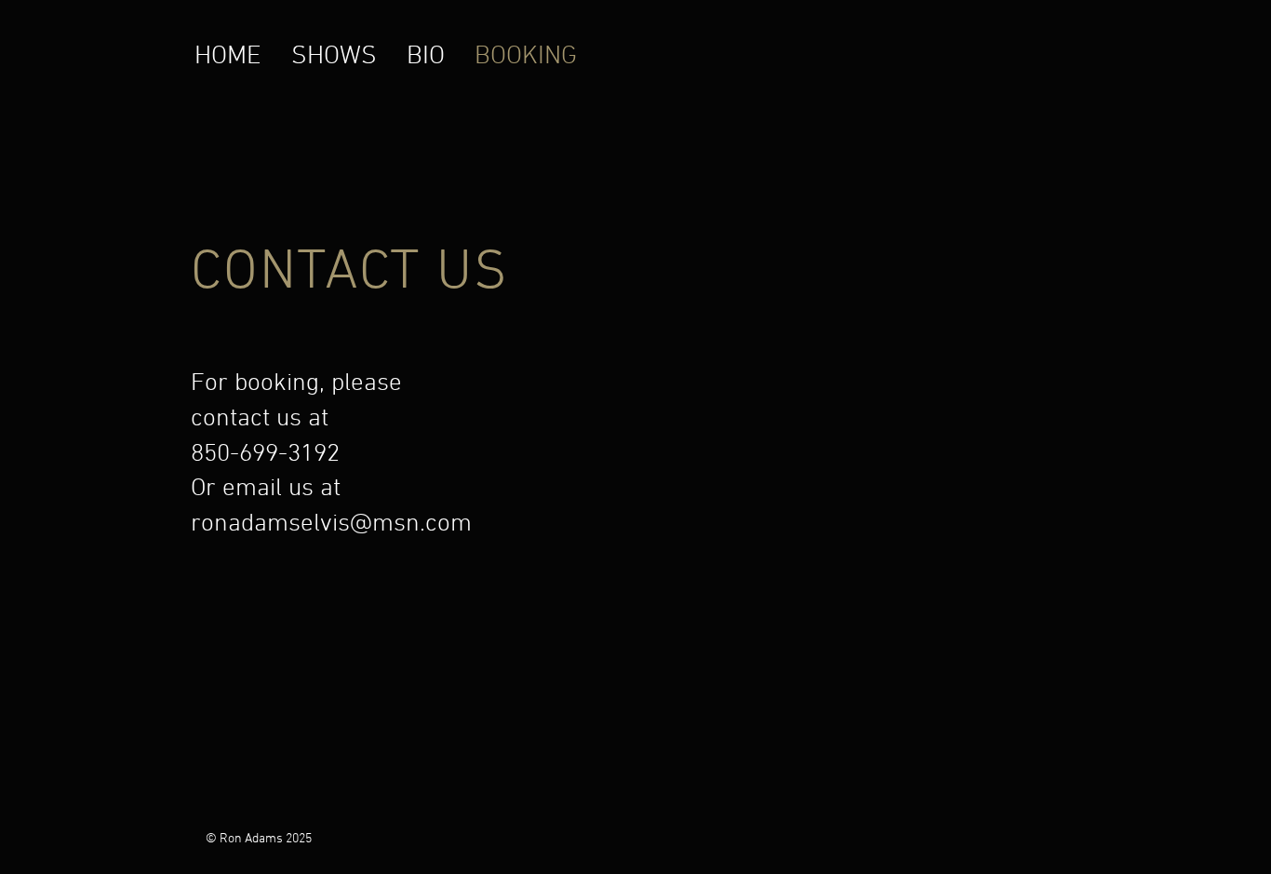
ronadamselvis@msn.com (331, 524)
